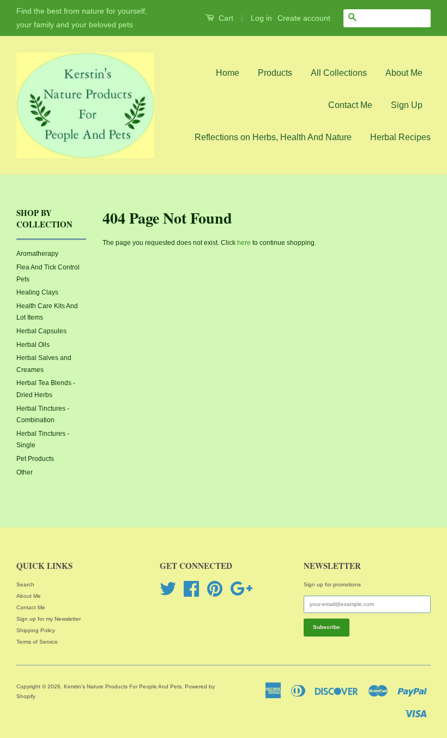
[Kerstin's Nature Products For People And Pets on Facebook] (191, 588)
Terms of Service (37, 642)
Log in (261, 18)
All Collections (339, 72)
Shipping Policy (35, 630)
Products (275, 72)
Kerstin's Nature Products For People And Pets (123, 686)
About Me (403, 72)
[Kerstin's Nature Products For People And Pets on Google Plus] (241, 588)
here (244, 243)
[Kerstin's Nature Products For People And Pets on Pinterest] (215, 588)
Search (25, 584)
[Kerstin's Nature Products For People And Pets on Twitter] (168, 588)
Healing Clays (37, 292)
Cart (224, 18)
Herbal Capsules (41, 331)
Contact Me (350, 105)
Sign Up (406, 105)
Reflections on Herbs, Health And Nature (273, 137)
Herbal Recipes (400, 137)
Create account (303, 18)
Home (227, 72)
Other (24, 472)
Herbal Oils (33, 345)
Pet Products (35, 459)
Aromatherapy (37, 253)
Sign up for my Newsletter (48, 619)
